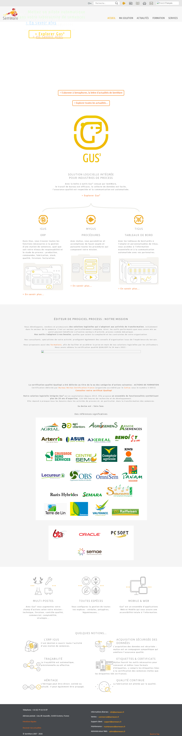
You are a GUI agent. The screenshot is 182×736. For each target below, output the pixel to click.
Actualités (143, 18)
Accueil (111, 18)
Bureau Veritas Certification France (77, 388)
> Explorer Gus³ (50, 33)
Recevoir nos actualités (32, 728)
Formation (158, 18)
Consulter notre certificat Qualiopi (94, 391)
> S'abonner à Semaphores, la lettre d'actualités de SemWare (91, 93)
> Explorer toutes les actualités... (91, 103)
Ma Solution (126, 18)
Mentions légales (29, 722)
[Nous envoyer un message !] (151, 3)
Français (168, 3)
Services (173, 18)
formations (56, 345)
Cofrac (127, 388)
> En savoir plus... (33, 294)
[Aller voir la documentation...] (137, 3)
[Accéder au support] (144, 3)
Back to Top (154, 734)
